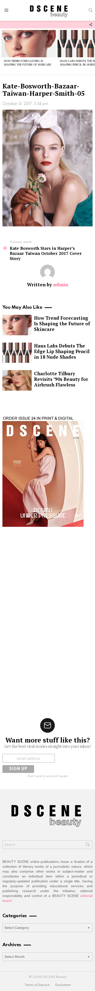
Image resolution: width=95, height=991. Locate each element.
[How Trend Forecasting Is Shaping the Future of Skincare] (28, 43)
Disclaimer (63, 985)
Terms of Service (36, 985)
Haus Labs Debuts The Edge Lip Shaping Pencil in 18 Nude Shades (62, 351)
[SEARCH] (91, 10)
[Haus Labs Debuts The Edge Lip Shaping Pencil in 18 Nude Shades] (17, 353)
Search (88, 845)
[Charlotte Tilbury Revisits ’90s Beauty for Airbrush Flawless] (17, 380)
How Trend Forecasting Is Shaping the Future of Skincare (27, 62)
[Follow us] (91, 25)
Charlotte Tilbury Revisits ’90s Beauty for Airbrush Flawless (61, 379)
